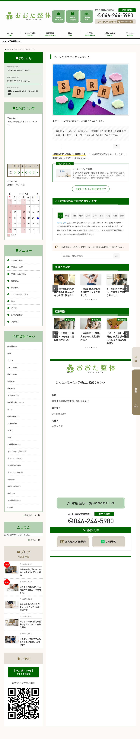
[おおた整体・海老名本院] (28, 16)
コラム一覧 (35, 539)
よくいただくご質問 (82, 169)
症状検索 (136, 357)
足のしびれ (62, 222)
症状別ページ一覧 (32, 515)
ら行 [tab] (115, 215)
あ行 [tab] (60, 215)
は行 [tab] (95, 215)
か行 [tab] (67, 215)
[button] (85, 299)
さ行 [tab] (74, 215)
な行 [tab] (88, 215)
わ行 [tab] (122, 215)
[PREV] (10, 193)
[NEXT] (37, 193)
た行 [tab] (81, 215)
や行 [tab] (108, 215)
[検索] (116, 146)
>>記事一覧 (23, 556)
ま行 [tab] (101, 215)
